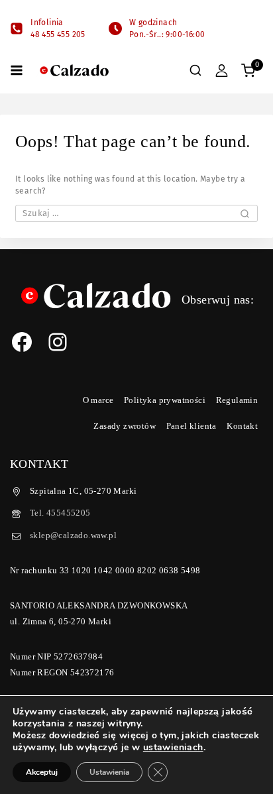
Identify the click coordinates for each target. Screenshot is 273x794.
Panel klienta (191, 426)
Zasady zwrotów (124, 426)
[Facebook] (22, 342)
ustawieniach (173, 748)
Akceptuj (42, 772)
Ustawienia (109, 772)
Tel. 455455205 (60, 513)
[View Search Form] (195, 70)
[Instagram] (58, 342)
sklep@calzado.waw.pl (73, 535)
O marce (98, 400)
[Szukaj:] (136, 213)
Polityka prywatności (164, 400)
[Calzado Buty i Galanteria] (74, 70)
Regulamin (237, 400)
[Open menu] (16, 70)
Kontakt (242, 426)
